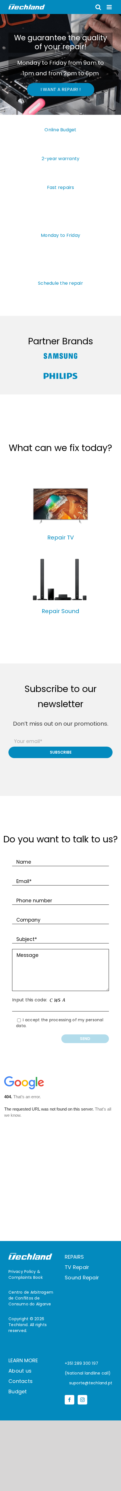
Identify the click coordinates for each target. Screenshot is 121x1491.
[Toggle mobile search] (98, 7)
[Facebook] (69, 1399)
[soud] (60, 560)
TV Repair (77, 1267)
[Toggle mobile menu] (110, 7)
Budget (17, 1391)
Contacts (20, 1381)
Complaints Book (25, 1277)
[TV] (60, 486)
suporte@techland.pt (90, 1383)
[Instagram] (82, 1399)
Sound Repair (82, 1277)
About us (20, 1370)
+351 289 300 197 (81, 1363)
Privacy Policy (22, 1271)
